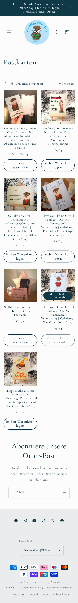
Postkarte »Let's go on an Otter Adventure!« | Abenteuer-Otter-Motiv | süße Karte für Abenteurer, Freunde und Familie (20, 138)
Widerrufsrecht (60, 594)
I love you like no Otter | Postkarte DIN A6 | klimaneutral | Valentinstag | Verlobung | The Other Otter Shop (57, 314)
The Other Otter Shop (37, 582)
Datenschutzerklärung (31, 587)
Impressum (19, 594)
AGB (45, 594)
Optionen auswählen (20, 165)
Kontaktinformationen (59, 587)
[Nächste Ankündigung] (70, 8)
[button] (9, 32)
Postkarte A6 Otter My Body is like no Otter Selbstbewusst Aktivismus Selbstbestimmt (58, 136)
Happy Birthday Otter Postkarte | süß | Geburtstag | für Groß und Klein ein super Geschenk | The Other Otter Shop (20, 398)
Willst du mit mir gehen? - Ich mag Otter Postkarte (20, 310)
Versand (33, 594)
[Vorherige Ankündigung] (8, 8)
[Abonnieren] (64, 492)
